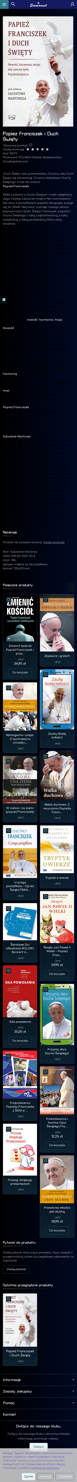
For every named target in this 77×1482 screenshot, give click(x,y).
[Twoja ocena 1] (27, 150)
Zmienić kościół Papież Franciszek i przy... (20, 649)
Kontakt (9, 1414)
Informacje (12, 1380)
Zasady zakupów (17, 1391)
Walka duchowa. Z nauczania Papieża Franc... (57, 808)
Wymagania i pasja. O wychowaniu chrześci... (20, 739)
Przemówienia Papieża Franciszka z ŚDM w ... (20, 1106)
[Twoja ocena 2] (32, 150)
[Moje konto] (72, 4)
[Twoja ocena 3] (37, 150)
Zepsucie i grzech (57, 656)
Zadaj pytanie (16, 1269)
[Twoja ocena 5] (47, 150)
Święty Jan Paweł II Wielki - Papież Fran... (57, 951)
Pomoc (9, 1403)
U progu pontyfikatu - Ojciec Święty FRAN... (20, 886)
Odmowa (45, 1476)
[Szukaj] (13, 4)
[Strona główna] (38, 4)
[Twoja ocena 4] (42, 150)
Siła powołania (20, 1021)
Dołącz (38, 1446)
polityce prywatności (45, 1468)
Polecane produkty (18, 585)
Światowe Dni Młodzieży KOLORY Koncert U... (20, 948)
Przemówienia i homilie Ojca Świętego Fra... (57, 1122)
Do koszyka (20, 672)
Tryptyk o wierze (57, 877)
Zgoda (28, 1476)
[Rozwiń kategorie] (4, 4)
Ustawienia (64, 1476)
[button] (38, 71)
